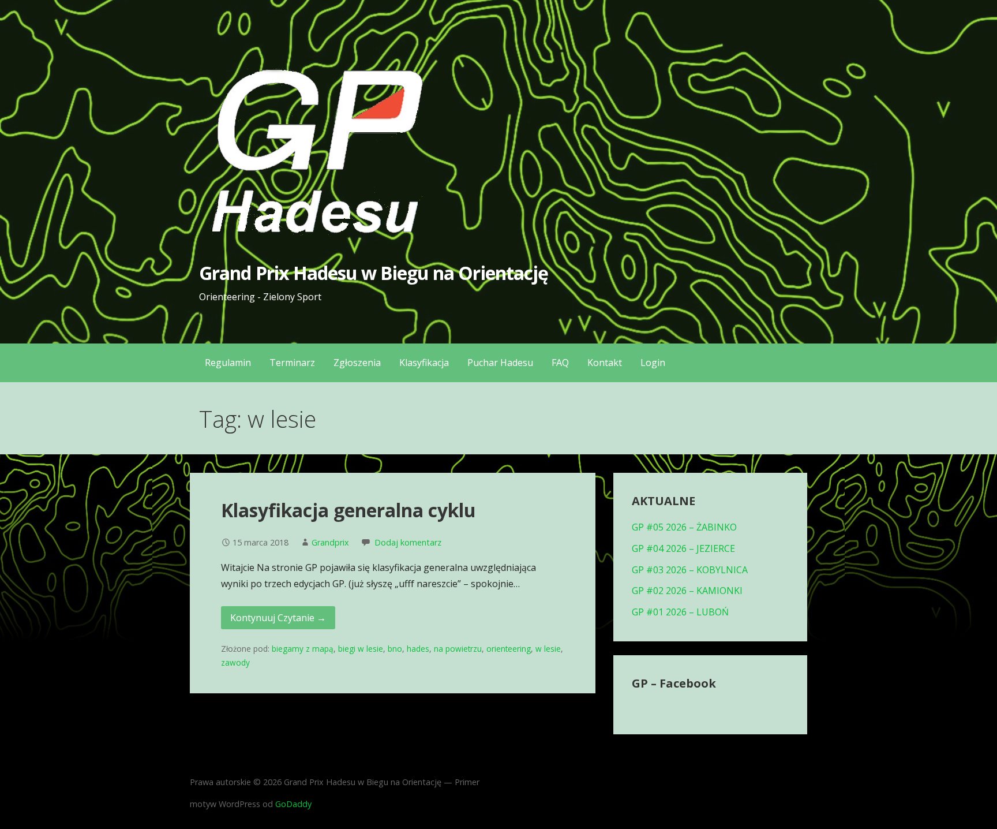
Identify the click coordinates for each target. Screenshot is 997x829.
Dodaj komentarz (407, 542)
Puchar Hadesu (500, 362)
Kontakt (604, 362)
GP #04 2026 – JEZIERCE (683, 548)
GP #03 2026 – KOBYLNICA (690, 569)
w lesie (548, 648)
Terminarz (292, 362)
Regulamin (228, 362)
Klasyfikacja (424, 362)
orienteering (508, 648)
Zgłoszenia (357, 362)
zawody (235, 662)
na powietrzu (458, 648)
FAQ (560, 362)
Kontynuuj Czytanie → (278, 617)
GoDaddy (293, 803)
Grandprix (330, 542)
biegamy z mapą (302, 648)
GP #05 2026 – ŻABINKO (684, 527)
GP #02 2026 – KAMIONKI (687, 590)
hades (418, 648)
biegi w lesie (360, 648)
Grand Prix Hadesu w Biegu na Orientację (373, 272)
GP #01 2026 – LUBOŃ (680, 612)
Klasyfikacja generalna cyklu (348, 510)
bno (395, 648)
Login (652, 362)
